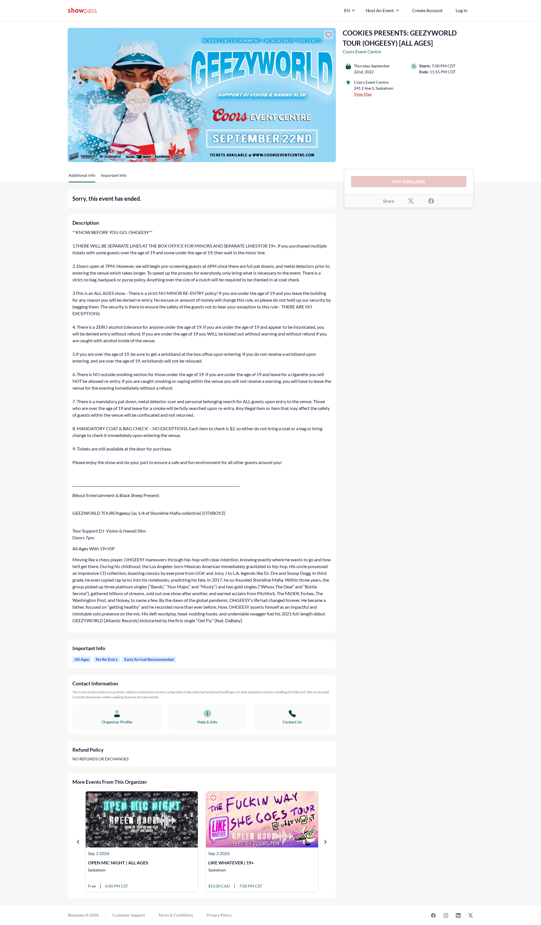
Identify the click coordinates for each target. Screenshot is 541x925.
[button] (82, 177)
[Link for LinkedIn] (458, 915)
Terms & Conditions (175, 915)
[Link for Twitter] (470, 915)
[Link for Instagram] (446, 915)
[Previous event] (78, 841)
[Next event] (325, 841)
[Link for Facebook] (433, 915)
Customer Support (128, 915)
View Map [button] (363, 94)
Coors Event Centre (362, 51)
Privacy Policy (219, 915)
